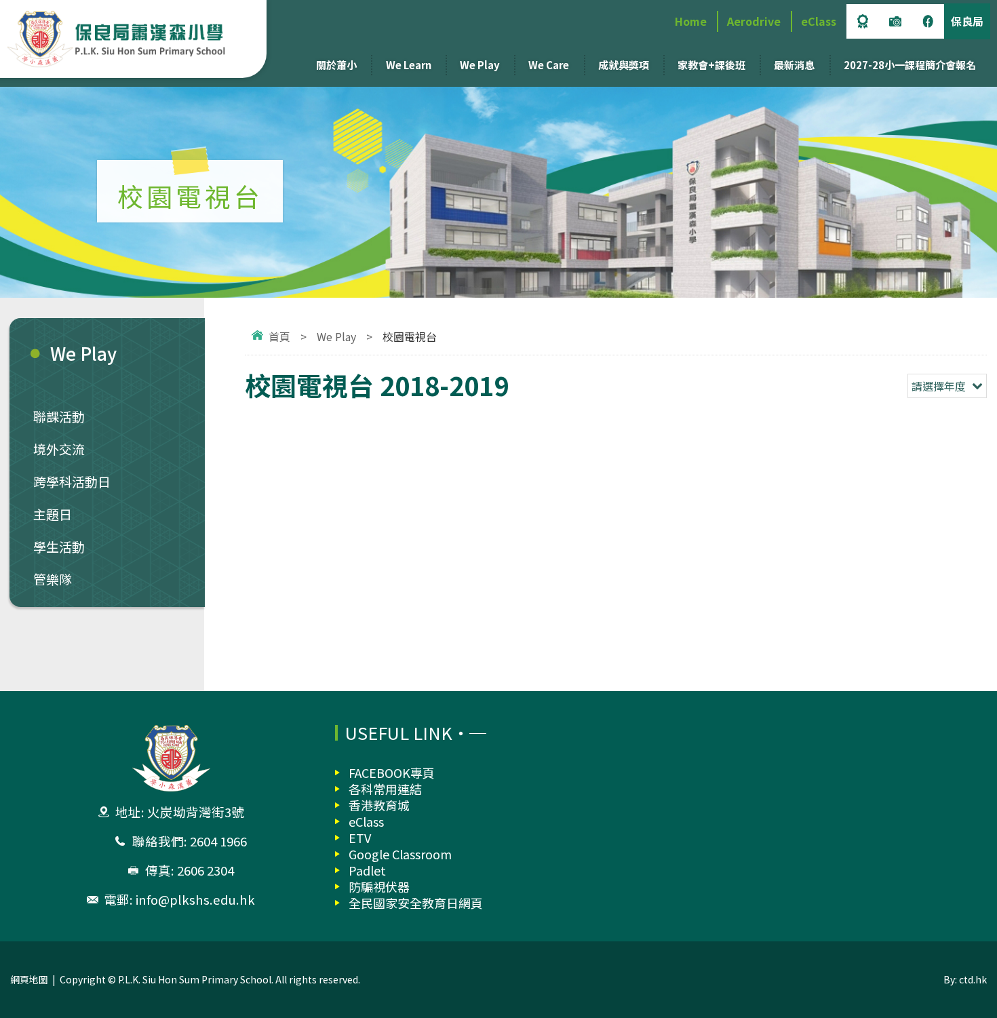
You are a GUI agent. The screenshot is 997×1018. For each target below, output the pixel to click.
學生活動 (59, 546)
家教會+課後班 (711, 65)
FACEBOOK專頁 (392, 772)
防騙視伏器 (379, 886)
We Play (480, 65)
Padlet (367, 870)
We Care (548, 65)
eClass (818, 21)
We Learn (408, 65)
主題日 (52, 514)
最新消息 (794, 65)
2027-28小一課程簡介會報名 (910, 65)
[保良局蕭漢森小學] (130, 39)
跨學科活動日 (72, 481)
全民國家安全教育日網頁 (416, 903)
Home (691, 21)
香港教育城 (379, 805)
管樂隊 (52, 579)
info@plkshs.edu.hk (195, 899)
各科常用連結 (385, 789)
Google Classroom (400, 854)
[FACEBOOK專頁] (928, 21)
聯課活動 (59, 416)
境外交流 (59, 448)
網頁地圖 (29, 979)
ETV (360, 837)
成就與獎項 (623, 65)
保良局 (967, 21)
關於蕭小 (336, 65)
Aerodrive (754, 21)
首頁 (279, 336)
